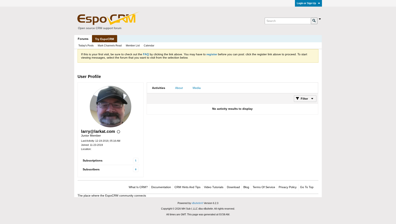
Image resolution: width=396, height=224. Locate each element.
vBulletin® (197, 203)
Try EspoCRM (104, 39)
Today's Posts (86, 45)
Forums (83, 38)
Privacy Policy (288, 187)
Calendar (149, 45)
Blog (246, 187)
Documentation (161, 187)
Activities (158, 88)
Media (197, 88)
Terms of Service (264, 187)
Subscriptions (93, 160)
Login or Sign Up (306, 3)
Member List (133, 45)
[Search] (314, 21)
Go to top (307, 187)
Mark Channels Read (110, 45)
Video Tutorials (213, 187)
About (179, 88)
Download (233, 187)
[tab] (158, 88)
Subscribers (91, 169)
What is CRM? (138, 187)
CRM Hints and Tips (187, 187)
